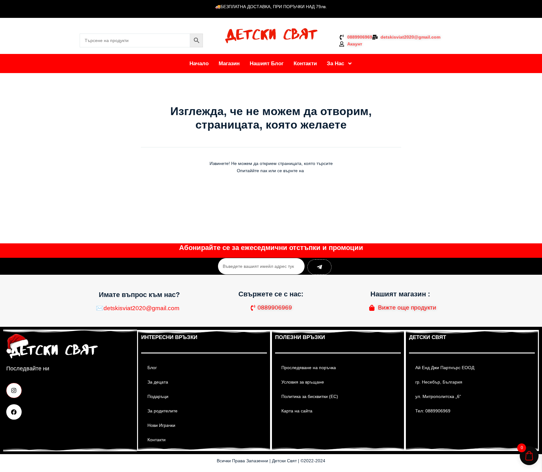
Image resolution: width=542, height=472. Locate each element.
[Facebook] (14, 412)
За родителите (162, 410)
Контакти (305, 63)
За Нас (335, 63)
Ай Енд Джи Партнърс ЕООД (444, 367)
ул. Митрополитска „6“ (438, 396)
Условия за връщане (302, 381)
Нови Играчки (161, 425)
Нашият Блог (267, 63)
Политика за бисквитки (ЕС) (309, 396)
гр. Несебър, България (438, 381)
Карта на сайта (296, 410)
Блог (152, 367)
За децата (157, 381)
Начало (199, 63)
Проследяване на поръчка (308, 367)
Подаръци (157, 396)
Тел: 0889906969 (432, 410)
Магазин (229, 63)
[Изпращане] (319, 267)
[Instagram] (14, 390)
